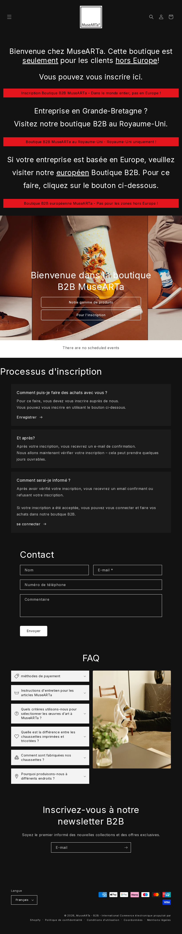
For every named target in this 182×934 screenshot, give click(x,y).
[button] (9, 17)
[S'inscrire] (126, 847)
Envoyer (34, 631)
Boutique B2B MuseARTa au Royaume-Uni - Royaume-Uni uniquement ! (91, 141)
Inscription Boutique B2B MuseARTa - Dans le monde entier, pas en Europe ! (91, 93)
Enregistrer (27, 417)
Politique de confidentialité (64, 920)
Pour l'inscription (91, 315)
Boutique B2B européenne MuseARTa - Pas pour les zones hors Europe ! (91, 203)
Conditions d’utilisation (103, 920)
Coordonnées (133, 920)
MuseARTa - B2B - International (97, 915)
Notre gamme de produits (91, 302)
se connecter (28, 524)
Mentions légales (159, 920)
